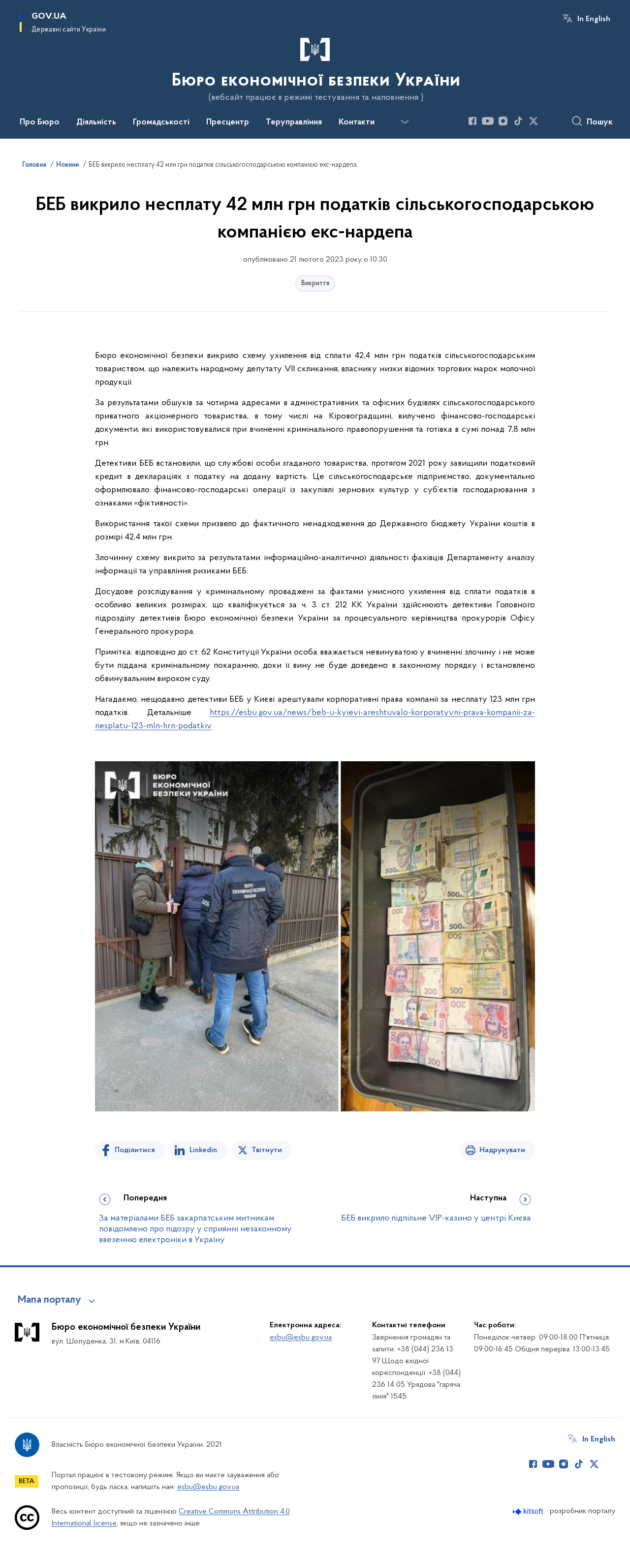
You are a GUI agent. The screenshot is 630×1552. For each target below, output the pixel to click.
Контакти (357, 122)
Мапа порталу (49, 1300)
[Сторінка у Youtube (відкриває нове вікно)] (488, 121)
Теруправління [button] (294, 122)
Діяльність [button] (96, 122)
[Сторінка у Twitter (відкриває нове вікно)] (533, 121)
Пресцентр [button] (227, 122)
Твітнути (267, 1150)
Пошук (600, 122)
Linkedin (203, 1150)
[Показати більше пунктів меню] (404, 122)
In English (593, 19)
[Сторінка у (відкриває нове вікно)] (549, 121)
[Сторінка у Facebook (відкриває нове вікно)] (472, 121)
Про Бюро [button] (40, 122)
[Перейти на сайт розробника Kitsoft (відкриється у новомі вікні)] (529, 1511)
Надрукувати (502, 1150)
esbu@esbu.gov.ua (301, 1338)
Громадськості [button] (161, 122)
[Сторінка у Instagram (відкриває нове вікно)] (503, 121)
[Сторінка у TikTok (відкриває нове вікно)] (518, 121)
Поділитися (135, 1150)
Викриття (315, 283)
